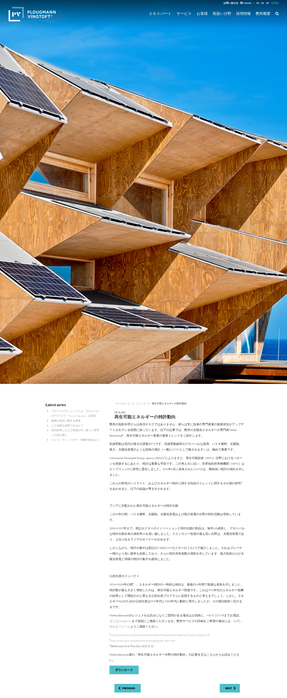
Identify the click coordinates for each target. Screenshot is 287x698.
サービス (184, 13)
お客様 (202, 13)
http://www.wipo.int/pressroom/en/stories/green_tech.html (143, 640)
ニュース (141, 403)
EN (257, 2)
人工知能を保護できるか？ (67, 425)
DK (262, 2)
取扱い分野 (222, 13)
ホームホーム (122, 403)
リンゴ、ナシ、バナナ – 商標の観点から (75, 439)
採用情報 (243, 13)
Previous (128, 688)
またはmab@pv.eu (120, 621)
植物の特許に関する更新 (66, 420)
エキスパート (160, 13)
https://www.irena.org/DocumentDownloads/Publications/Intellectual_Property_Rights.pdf (160, 635)
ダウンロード (124, 670)
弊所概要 (263, 13)
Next (228, 688)
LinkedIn (246, 2)
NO (267, 2)
